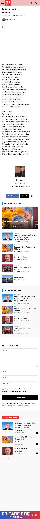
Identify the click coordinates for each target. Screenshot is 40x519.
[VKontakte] (32, 515)
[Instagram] (28, 515)
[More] (31, 196)
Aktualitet (17, 233)
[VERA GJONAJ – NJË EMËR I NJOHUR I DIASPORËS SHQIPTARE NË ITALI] (7, 236)
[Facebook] (31, 3)
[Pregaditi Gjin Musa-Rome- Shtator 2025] (7, 248)
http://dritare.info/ (20, 183)
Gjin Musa (12, 19)
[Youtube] (36, 515)
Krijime (16, 265)
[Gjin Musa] (4, 19)
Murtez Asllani (20, 278)
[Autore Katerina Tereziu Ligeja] (7, 268)
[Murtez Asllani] (7, 279)
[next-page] (7, 458)
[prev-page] (3, 458)
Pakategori (7, 12)
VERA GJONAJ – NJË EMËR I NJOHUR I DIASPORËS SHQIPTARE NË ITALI (25, 237)
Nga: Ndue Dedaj (11, 224)
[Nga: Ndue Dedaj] (20, 218)
